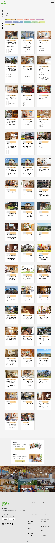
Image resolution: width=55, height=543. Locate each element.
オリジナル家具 (43, 521)
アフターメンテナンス (33, 518)
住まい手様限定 (34, 22)
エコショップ (7, 24)
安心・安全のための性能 (33, 512)
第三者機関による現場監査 (33, 514)
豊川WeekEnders (27, 22)
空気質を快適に (31, 510)
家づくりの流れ (31, 516)
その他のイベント (42, 22)
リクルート (12, 519)
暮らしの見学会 (13, 19)
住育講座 (21, 22)
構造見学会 (26, 19)
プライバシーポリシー (45, 526)
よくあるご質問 (31, 533)
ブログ (29, 530)
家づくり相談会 (15, 22)
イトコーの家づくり (31, 502)
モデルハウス (32, 19)
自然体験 (13, 24)
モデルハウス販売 (8, 22)
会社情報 (5, 519)
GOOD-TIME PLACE (45, 519)
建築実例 (29, 523)
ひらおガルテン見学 (40, 19)
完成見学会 (7, 19)
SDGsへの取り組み (45, 514)
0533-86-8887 (6, 512)
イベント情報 (30, 521)
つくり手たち (44, 512)
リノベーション (20, 19)
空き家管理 (43, 535)
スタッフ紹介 (44, 510)
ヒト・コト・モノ (31, 535)
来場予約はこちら (20, 461)
